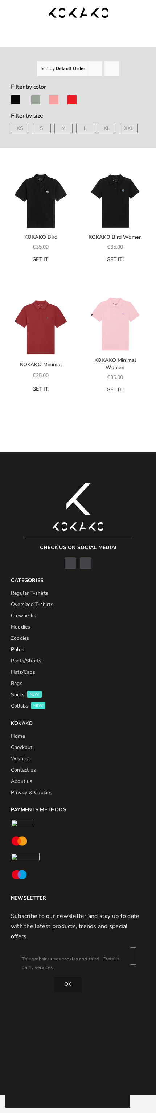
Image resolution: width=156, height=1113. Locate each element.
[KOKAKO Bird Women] (115, 200)
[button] (14, 174)
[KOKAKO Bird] (41, 200)
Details (111, 959)
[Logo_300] (78, 10)
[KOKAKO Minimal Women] (115, 323)
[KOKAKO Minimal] (41, 326)
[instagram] (85, 563)
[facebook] (70, 563)
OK (68, 984)
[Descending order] (112, 69)
